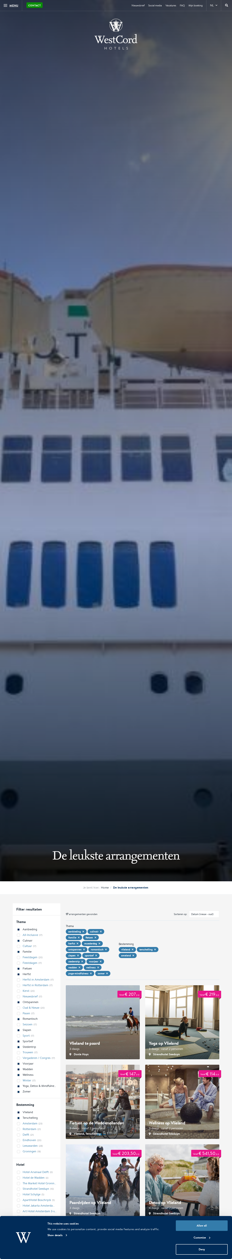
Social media (155, 5)
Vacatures (170, 5)
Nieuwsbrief (138, 5)
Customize (200, 1237)
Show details (55, 1235)
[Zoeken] (226, 5)
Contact (34, 5)
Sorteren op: (180, 914)
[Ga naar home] (116, 34)
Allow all (202, 1225)
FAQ (182, 5)
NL (212, 5)
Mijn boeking (195, 5)
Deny (202, 1249)
